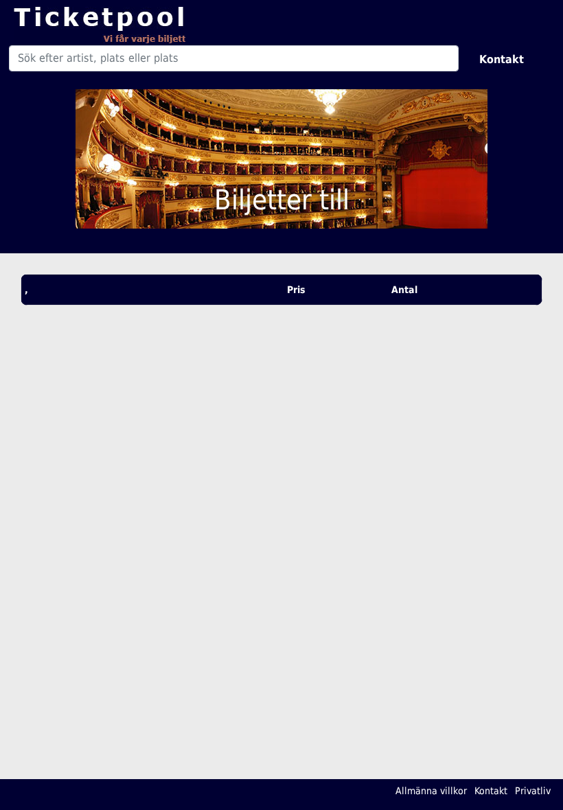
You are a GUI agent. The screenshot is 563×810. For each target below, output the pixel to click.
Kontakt (501, 59)
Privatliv (533, 790)
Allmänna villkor (431, 790)
